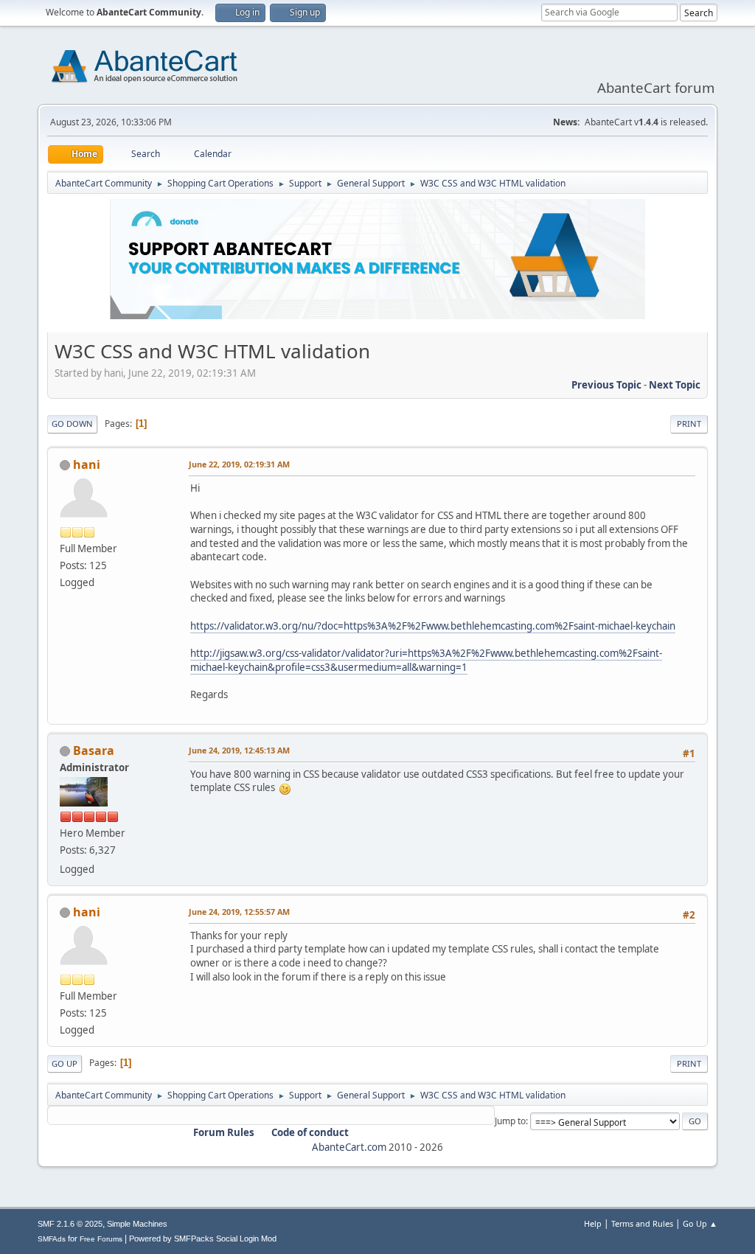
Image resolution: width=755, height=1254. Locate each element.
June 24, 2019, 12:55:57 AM (239, 911)
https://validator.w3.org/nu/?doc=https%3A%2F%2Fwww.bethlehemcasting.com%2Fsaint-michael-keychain (432, 626)
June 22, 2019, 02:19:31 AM (239, 464)
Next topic (674, 384)
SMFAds (52, 1239)
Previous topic (606, 384)
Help (593, 1223)
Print (689, 423)
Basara (93, 750)
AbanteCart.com (349, 1147)
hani (86, 464)
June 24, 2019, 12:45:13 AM (239, 750)
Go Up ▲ (700, 1223)
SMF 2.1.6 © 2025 (70, 1223)
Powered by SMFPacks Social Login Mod (202, 1238)
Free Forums (101, 1239)
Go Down (72, 423)
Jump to (510, 1121)
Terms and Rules (642, 1223)
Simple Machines (137, 1223)
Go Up (64, 1063)
